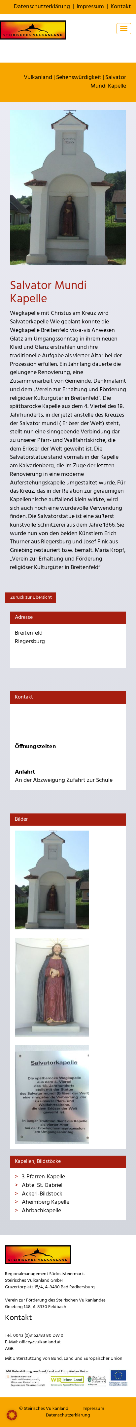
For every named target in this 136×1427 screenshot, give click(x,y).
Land (69, 1358)
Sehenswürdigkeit (78, 77)
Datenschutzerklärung (42, 7)
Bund (56, 1358)
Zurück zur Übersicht (30, 597)
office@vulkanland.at (40, 1342)
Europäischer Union (103, 1358)
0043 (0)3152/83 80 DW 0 (38, 1335)
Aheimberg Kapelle (44, 1202)
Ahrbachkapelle (40, 1211)
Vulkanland (38, 77)
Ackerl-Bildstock (41, 1194)
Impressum (90, 7)
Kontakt (121, 7)
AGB (9, 1349)
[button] (12, 1415)
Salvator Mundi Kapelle (108, 82)
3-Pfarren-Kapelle (42, 1177)
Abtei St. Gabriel (41, 1185)
